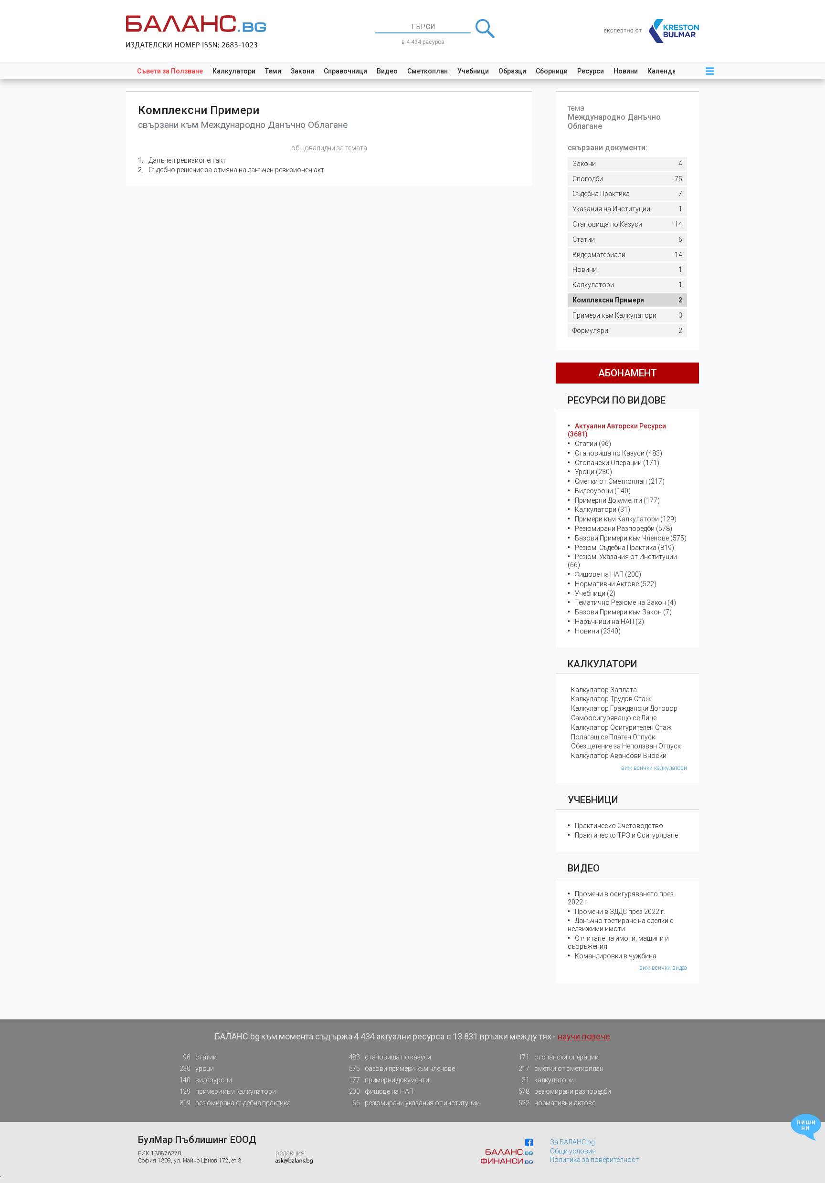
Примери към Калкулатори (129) (626, 519)
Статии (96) (593, 443)
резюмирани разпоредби (564, 1091)
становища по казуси (390, 1057)
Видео (387, 71)
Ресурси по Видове (617, 400)
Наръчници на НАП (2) (609, 621)
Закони (302, 71)
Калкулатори (233, 71)
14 (627, 224)
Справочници (345, 71)
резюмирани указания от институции (415, 1103)
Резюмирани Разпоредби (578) (623, 528)
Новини (625, 71)
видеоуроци (206, 1080)
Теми (273, 71)
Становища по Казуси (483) (618, 453)
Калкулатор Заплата (604, 690)
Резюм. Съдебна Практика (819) (624, 547)
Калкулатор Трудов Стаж (611, 699)
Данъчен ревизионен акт (187, 160)
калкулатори (547, 1080)
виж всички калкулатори (654, 768)
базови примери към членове (402, 1068)
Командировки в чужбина (615, 956)
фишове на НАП (381, 1091)
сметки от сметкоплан (560, 1068)
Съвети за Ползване (170, 71)
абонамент (627, 373)
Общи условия (573, 1151)
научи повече (584, 1036)
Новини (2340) (598, 631)
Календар (663, 71)
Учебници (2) (595, 593)
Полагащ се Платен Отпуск (613, 737)
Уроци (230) (593, 472)
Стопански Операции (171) (617, 463)
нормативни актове (556, 1103)
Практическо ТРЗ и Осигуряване (626, 835)
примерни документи (389, 1080)
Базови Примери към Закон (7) (623, 612)
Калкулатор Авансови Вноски (618, 755)
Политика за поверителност (594, 1159)
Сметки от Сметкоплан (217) (620, 481)
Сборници (552, 71)
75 (627, 179)
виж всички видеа (663, 968)
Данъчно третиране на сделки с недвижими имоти (621, 925)
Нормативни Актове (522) (615, 584)
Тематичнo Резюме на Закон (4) (625, 602)
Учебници (473, 71)
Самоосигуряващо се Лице (613, 718)
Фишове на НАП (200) (608, 574)
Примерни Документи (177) (617, 500)
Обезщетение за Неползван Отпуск (626, 746)
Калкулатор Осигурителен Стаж (621, 727)
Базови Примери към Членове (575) (631, 538)
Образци (512, 71)
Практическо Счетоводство (619, 826)
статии (199, 1057)
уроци (197, 1068)
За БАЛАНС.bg (572, 1142)
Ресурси (590, 71)
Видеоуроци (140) (603, 491)
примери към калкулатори (228, 1091)
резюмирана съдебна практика (235, 1103)
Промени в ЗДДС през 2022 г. (620, 911)
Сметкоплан (427, 71)
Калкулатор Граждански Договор (624, 708)
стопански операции (558, 1057)
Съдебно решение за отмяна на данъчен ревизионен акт (236, 170)
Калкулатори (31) (602, 509)
